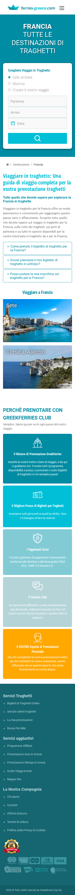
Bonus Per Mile (16, 728)
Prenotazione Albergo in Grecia (26, 762)
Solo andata (22, 77)
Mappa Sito (14, 779)
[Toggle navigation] (62, 8)
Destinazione (21, 164)
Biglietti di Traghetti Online (23, 703)
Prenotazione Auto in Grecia (24, 754)
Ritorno (19, 83)
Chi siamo (13, 797)
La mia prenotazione (20, 720)
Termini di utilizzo (17, 822)
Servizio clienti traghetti (21, 711)
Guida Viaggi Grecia (19, 771)
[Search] (37, 138)
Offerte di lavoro (17, 813)
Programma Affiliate (19, 746)
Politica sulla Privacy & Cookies (26, 830)
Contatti (12, 805)
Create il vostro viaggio (31, 89)
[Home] (7, 164)
